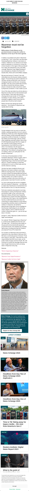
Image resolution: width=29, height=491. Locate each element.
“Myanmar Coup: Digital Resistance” (11, 256)
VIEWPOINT (16, 41)
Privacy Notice (12, 489)
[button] (14, 2)
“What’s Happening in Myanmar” (10, 251)
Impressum (18, 489)
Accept (15, 486)
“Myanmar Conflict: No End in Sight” (10, 259)
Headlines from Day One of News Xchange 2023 (14, 400)
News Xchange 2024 (11, 353)
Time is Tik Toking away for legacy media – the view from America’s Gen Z (14, 424)
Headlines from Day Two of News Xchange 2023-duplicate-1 (14, 376)
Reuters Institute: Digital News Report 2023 (13, 448)
